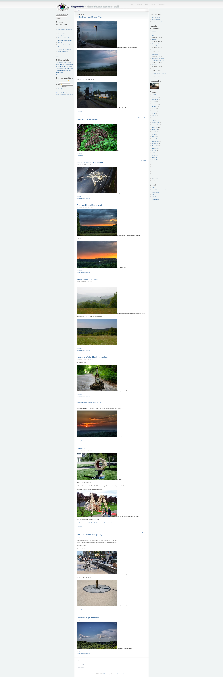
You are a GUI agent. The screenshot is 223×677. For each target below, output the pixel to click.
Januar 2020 (154, 139)
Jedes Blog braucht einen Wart (89, 17)
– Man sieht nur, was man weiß (95, 6)
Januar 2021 (154, 120)
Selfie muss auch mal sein (88, 120)
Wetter (68, 68)
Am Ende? (154, 69)
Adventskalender (69, 64)
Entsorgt (154, 31)
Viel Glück (60, 42)
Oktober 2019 (155, 146)
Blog (132, 4)
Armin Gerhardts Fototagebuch (159, 190)
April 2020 (154, 136)
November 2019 (155, 143)
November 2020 (155, 125)
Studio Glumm (155, 197)
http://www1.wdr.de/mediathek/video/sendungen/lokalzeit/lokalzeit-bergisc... (95, 523)
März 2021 (154, 115)
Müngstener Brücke (61, 66)
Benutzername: (65, 81)
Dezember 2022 (155, 97)
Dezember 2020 (155, 122)
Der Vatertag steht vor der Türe (89, 403)
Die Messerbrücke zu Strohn (64, 38)
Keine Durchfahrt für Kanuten (65, 40)
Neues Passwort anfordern (64, 89)
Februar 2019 (155, 162)
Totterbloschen (155, 199)
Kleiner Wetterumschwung (88, 279)
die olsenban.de (155, 192)
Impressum (139, 4)
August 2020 (155, 129)
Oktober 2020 (155, 127)
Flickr (153, 194)
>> (56, 74)
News (146, 4)
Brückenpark (69, 66)
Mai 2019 (154, 155)
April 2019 (154, 157)
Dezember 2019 (155, 141)
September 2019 (155, 148)
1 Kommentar (80, 155)
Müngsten (62, 64)
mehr (57, 56)
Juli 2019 (154, 150)
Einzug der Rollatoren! (63, 51)
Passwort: (59, 84)
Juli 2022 (154, 101)
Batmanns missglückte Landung (90, 162)
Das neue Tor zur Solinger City (89, 535)
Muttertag (81, 449)
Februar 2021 (155, 118)
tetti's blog (79, 111)
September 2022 (155, 99)
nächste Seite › (81, 664)
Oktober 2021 (155, 104)
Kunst (59, 70)
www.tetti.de (162, 4)
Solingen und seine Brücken (64, 49)
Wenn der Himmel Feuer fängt (89, 205)
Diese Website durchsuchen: (62, 14)
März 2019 (154, 159)
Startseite (78, 10)
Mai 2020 (154, 134)
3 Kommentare (80, 113)
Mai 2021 (154, 113)
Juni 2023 (154, 94)
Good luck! (154, 64)
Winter (70, 70)
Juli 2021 (154, 108)
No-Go (153, 50)
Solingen (153, 4)
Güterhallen (59, 68)
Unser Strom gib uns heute (88, 618)
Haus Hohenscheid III (157, 22)
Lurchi (59, 53)
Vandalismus (155, 54)
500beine (154, 187)
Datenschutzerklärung (122, 674)
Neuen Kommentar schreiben (83, 198)
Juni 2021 (154, 111)
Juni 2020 (154, 132)
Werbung (64, 68)
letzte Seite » (81, 667)
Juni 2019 (154, 153)
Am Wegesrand (64, 70)
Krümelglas (154, 39)
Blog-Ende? (61, 27)
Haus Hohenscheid (60, 62)
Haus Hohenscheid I (156, 17)
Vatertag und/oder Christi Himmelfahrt (92, 357)
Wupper (58, 72)
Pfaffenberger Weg (142, 117)
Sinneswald (143, 160)
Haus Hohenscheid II (156, 19)
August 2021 (155, 106)
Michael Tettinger (107, 674)
